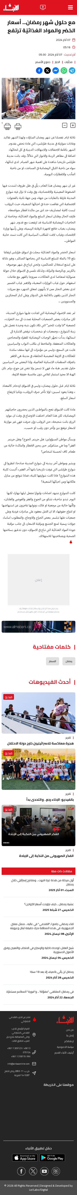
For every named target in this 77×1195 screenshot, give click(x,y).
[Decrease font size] (64, 125)
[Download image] (5, 115)
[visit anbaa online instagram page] (56, 1171)
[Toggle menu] (70, 7)
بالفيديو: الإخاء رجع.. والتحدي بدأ (50, 799)
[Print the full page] (17, 126)
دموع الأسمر (42, 62)
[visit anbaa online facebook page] (21, 1171)
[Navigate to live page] (43, 7)
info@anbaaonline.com (18, 1064)
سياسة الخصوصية (65, 1047)
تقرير (68, 737)
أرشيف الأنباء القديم (64, 1052)
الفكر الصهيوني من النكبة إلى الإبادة (46, 856)
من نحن (70, 1029)
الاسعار (52, 661)
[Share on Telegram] (72, 70)
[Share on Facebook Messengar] (55, 70)
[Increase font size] (72, 125)
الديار (57, 62)
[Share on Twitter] (47, 70)
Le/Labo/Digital (38, 1189)
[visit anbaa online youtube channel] (44, 1171)
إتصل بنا (70, 1035)
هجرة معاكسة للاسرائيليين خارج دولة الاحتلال (40, 743)
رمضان (69, 661)
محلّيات (68, 62)
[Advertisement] (38, 579)
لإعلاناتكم (69, 1041)
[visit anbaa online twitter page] (33, 1171)
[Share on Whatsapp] (64, 70)
